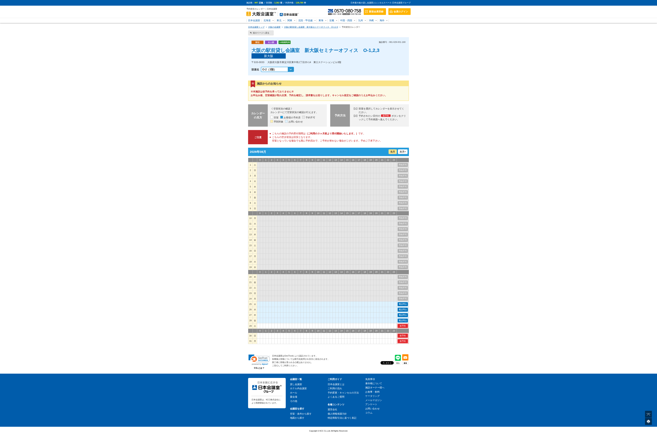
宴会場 (293, 396)
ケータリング (372, 396)
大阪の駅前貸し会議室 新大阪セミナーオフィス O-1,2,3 (311, 27)
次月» (403, 151)
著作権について (373, 383)
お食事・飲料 (372, 391)
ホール (293, 392)
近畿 (331, 20)
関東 (289, 20)
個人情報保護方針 (337, 413)
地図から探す (297, 417)
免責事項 (370, 379)
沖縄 (371, 20)
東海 (321, 20)
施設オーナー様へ (374, 387)
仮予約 (403, 326)
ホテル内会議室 (298, 388)
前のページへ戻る (261, 33)
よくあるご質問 (336, 396)
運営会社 (332, 409)
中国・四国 (346, 20)
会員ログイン (401, 11)
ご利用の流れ (335, 388)
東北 (279, 20)
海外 (382, 20)
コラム (368, 412)
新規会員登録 (376, 11)
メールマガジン (373, 400)
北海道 (267, 20)
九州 (360, 20)
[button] (259, 359)
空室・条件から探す (301, 413)
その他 (293, 401)
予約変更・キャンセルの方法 (343, 392)
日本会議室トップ (256, 27)
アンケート (371, 404)
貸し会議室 (296, 384)
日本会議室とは (336, 384)
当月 (392, 151)
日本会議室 (254, 20)
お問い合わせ (372, 408)
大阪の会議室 (274, 27)
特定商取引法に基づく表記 (342, 417)
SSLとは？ (259, 368)
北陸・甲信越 (305, 20)
